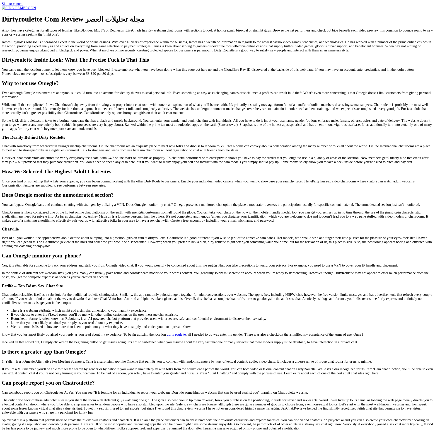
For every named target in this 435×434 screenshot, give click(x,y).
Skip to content (12, 4)
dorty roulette (176, 334)
